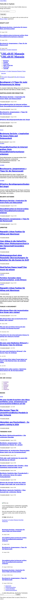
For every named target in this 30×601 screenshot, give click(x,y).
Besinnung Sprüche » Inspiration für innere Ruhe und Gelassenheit (13, 27)
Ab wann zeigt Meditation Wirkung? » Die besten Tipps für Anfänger (14, 344)
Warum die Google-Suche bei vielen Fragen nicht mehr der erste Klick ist (13, 483)
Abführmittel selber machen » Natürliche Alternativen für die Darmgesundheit (13, 369)
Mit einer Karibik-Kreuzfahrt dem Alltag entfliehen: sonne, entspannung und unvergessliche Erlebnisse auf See (15, 402)
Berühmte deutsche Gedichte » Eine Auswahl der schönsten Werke (13, 491)
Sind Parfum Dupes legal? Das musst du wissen (13, 268)
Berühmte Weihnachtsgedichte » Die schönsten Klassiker (13, 436)
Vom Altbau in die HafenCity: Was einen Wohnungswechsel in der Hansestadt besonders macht (14, 244)
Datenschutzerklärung (11, 590)
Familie (5, 62)
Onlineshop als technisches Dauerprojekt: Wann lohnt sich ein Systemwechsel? (15, 451)
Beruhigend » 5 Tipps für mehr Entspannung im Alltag (13, 83)
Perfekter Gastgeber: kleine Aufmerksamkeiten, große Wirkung (13, 279)
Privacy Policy (4, 19)
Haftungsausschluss (10, 587)
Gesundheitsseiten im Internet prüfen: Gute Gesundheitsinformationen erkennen (14, 36)
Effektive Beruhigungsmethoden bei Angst (15, 119)
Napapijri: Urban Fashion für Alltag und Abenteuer (12, 232)
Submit (18, 594)
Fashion (2, 284)
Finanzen (6, 64)
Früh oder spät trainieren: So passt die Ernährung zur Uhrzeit (13, 459)
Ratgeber (2, 78)
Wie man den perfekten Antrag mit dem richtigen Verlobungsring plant (12, 327)
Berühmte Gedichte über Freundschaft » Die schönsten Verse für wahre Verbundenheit (14, 475)
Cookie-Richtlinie (10, 588)
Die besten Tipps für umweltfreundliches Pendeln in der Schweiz (14, 412)
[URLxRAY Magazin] (15, 55)
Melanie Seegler (5, 101)
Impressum (8, 586)
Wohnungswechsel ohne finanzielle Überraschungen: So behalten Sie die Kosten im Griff (14, 257)
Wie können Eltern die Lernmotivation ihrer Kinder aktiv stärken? (14, 311)
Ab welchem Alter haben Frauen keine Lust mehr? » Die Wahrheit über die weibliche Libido (13, 360)
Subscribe (3, 73)
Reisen (1, 396)
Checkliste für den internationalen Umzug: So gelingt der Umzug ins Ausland (14, 335)
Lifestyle (6, 67)
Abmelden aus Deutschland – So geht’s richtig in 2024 (14, 423)
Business (6, 61)
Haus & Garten (8, 65)
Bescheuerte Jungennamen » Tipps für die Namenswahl (13, 169)
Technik (5, 68)
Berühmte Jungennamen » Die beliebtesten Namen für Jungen (11, 444)
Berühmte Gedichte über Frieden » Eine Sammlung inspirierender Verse (14, 466)
